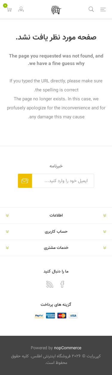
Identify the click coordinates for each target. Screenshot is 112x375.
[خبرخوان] (50, 284)
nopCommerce (67, 348)
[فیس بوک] (62, 284)
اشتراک (25, 181)
